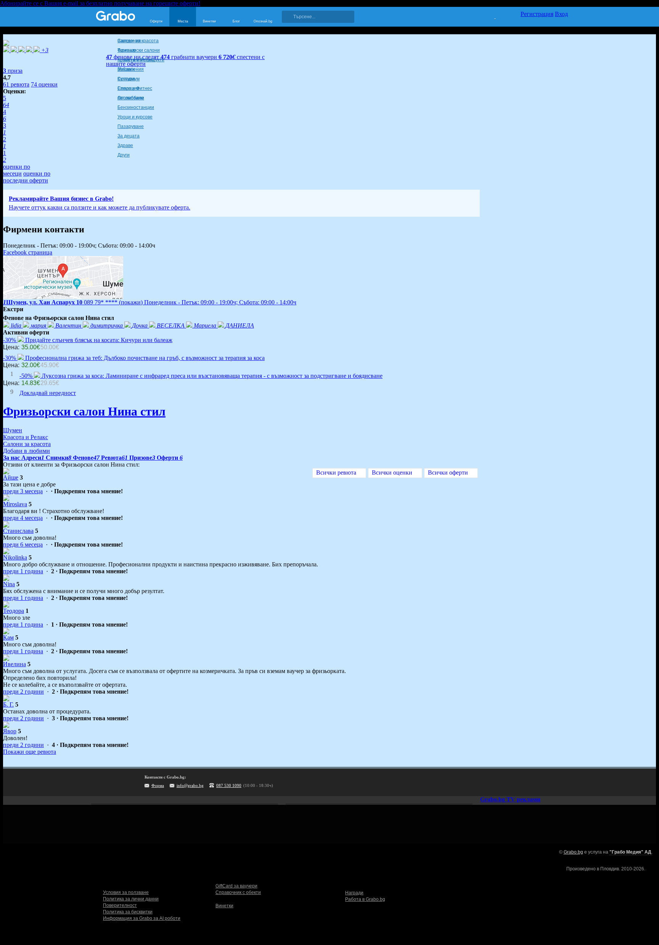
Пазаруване (130, 126)
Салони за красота (138, 40)
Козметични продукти (140, 59)
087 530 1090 (228, 785)
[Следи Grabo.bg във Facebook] (562, 782)
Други (123, 155)
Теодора (13, 611)
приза (13, 70)
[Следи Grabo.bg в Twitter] (546, 782)
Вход (561, 14)
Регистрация (537, 14)
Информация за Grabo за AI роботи (141, 918)
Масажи (126, 69)
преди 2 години (23, 691)
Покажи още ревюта (29, 751)
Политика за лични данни (131, 899)
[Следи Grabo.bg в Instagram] (531, 782)
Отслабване (130, 98)
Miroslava (15, 504)
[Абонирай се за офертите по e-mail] (515, 782)
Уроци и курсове (135, 117)
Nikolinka (15, 557)
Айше (10, 477)
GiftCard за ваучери (236, 886)
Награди (354, 892)
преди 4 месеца (23, 518)
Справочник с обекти (238, 892)
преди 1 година (23, 571)
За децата (128, 136)
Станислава (18, 531)
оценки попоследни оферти (26, 177)
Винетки (224, 905)
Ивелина (14, 664)
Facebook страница (27, 252)
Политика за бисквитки (128, 912)
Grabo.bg (573, 852)
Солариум (128, 79)
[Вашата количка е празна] (490, 15)
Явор (9, 731)
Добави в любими (26, 451)
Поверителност (120, 905)
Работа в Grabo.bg (365, 899)
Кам (8, 637)
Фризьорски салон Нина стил (84, 411)
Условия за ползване (126, 892)
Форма (157, 785)
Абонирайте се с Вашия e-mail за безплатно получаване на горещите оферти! (100, 3)
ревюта (16, 84)
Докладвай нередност (47, 393)
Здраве (125, 145)
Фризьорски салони (138, 50)
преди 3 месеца (23, 491)
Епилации (128, 88)
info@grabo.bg (190, 785)
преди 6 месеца (23, 544)
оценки (44, 84)
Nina (9, 584)
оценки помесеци (16, 170)
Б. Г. (8, 704)
